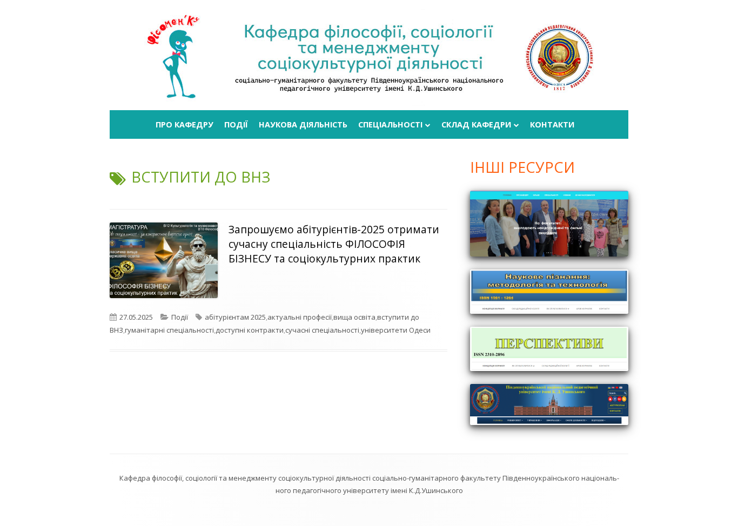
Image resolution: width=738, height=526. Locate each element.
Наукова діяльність (303, 124)
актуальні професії (299, 317)
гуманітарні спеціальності (169, 330)
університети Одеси (396, 330)
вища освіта (354, 317)
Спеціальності (390, 124)
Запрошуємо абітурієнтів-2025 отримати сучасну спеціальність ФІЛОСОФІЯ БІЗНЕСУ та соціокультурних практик (334, 244)
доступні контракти (250, 330)
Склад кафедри (476, 124)
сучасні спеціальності (322, 330)
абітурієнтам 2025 (235, 317)
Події (236, 124)
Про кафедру (184, 124)
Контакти (552, 124)
